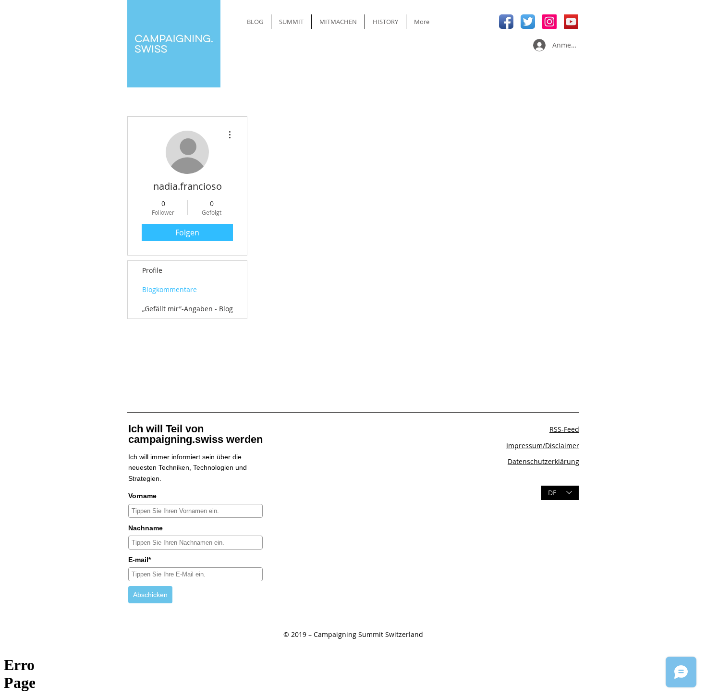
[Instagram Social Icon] (549, 21)
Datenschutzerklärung (543, 461)
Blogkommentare (169, 289)
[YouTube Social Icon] (571, 21)
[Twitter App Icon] (528, 21)
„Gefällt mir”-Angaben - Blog (187, 308)
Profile (152, 270)
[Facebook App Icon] (506, 21)
